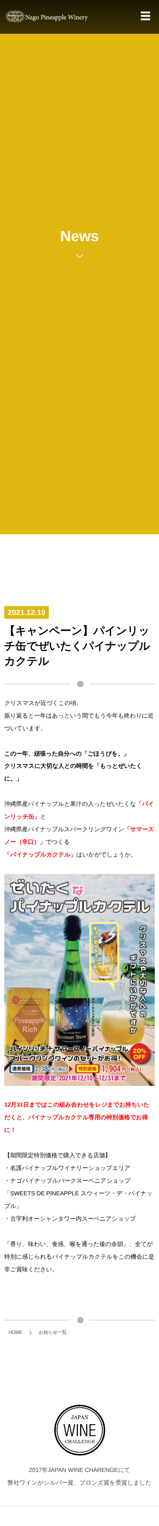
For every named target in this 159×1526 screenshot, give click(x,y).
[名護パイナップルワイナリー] (46, 15)
